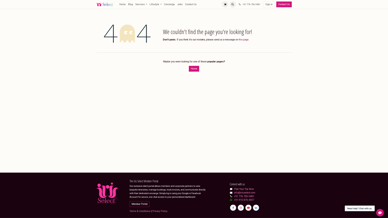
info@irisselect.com (244, 192)
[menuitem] (122, 4)
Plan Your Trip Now (244, 189)
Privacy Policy (159, 211)
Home (194, 68)
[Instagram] (241, 208)
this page (244, 39)
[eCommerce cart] (225, 4)
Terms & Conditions (140, 211)
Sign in (269, 4)
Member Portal (139, 204)
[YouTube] (248, 208)
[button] (232, 4)
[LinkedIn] (256, 208)
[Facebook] (233, 208)
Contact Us (284, 4)
